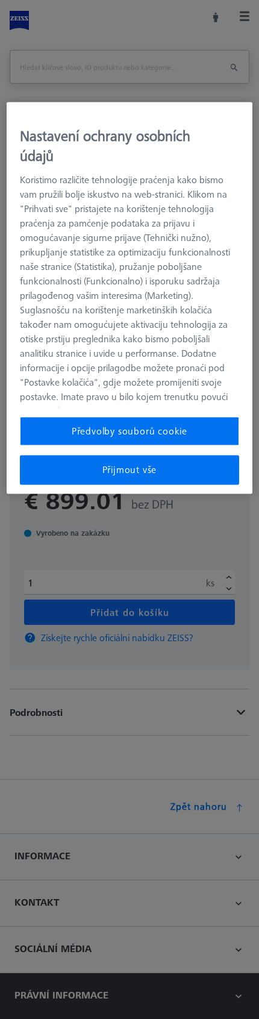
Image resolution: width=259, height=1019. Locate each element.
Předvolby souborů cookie (129, 430)
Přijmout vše (129, 470)
